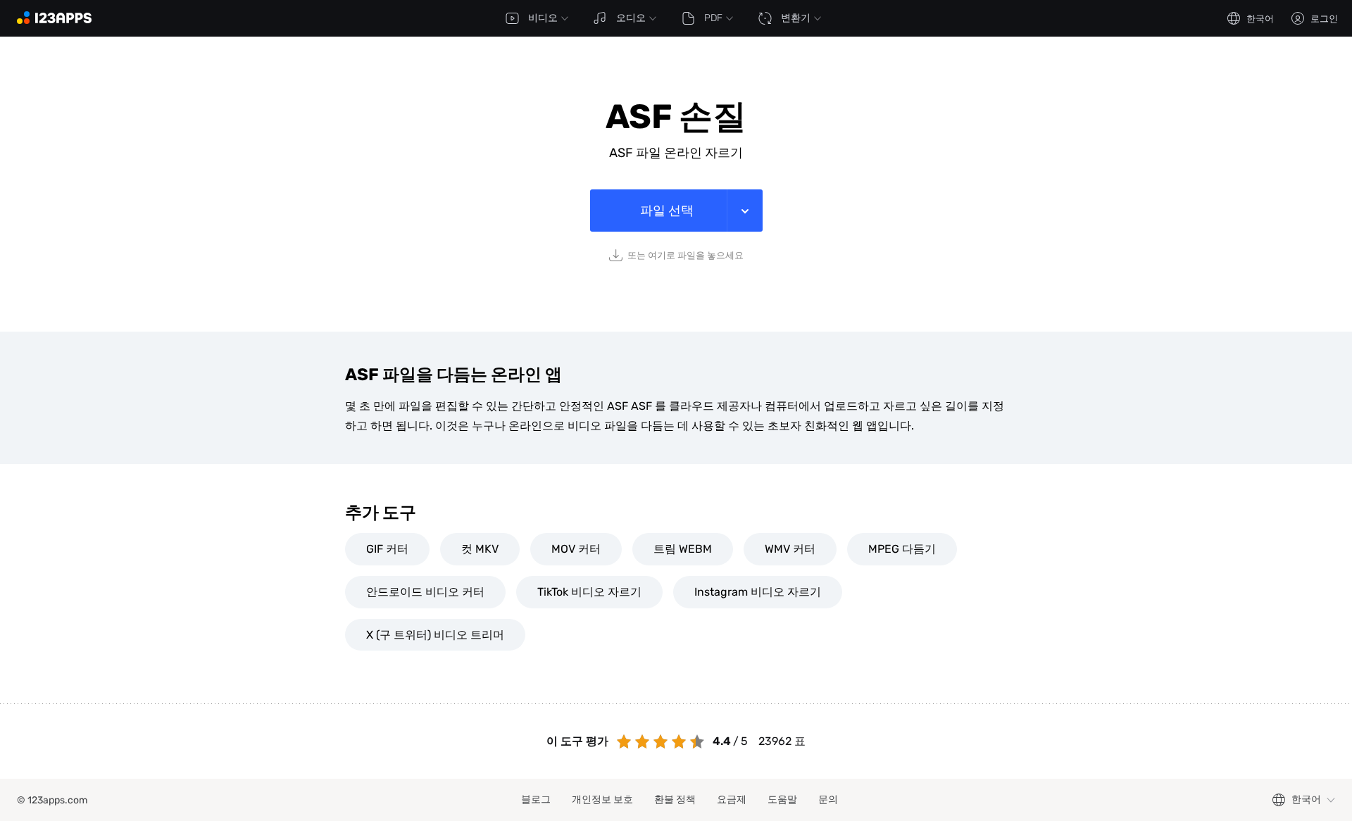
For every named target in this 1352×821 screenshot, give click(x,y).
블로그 (536, 800)
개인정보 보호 (602, 800)
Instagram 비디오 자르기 (757, 591)
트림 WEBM (682, 549)
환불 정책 (675, 800)
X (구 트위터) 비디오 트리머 (435, 634)
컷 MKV (480, 549)
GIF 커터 (387, 549)
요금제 (731, 800)
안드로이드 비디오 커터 (425, 591)
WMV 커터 (790, 549)
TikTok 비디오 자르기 (589, 591)
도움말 (782, 800)
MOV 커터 (576, 549)
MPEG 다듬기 (902, 549)
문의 (828, 800)
